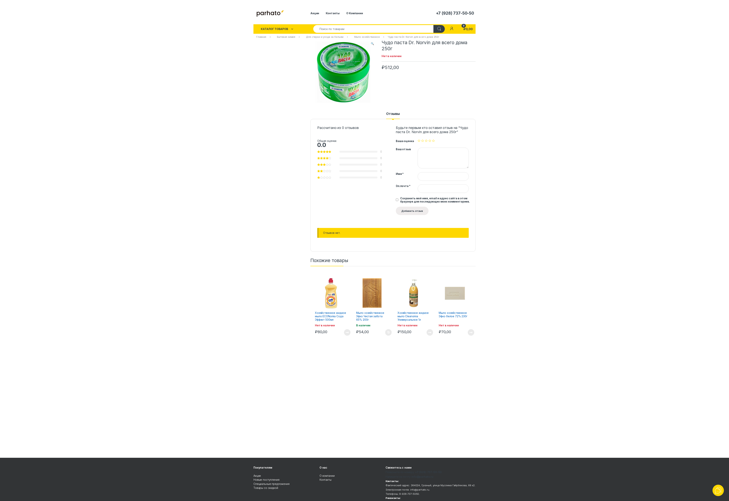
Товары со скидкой (265, 487)
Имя (400, 173)
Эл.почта (403, 186)
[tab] (393, 115)
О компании (327, 475)
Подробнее (342, 332)
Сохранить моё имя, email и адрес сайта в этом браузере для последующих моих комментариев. (435, 200)
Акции (314, 13)
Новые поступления (266, 479)
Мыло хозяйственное (367, 36)
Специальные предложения (271, 483)
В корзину (386, 332)
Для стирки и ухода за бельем (324, 36)
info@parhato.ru (422, 476)
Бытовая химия (286, 36)
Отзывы (393, 114)
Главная (261, 36)
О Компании (354, 13)
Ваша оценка (405, 141)
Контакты (333, 13)
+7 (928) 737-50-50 (428, 472)
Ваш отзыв (403, 149)
